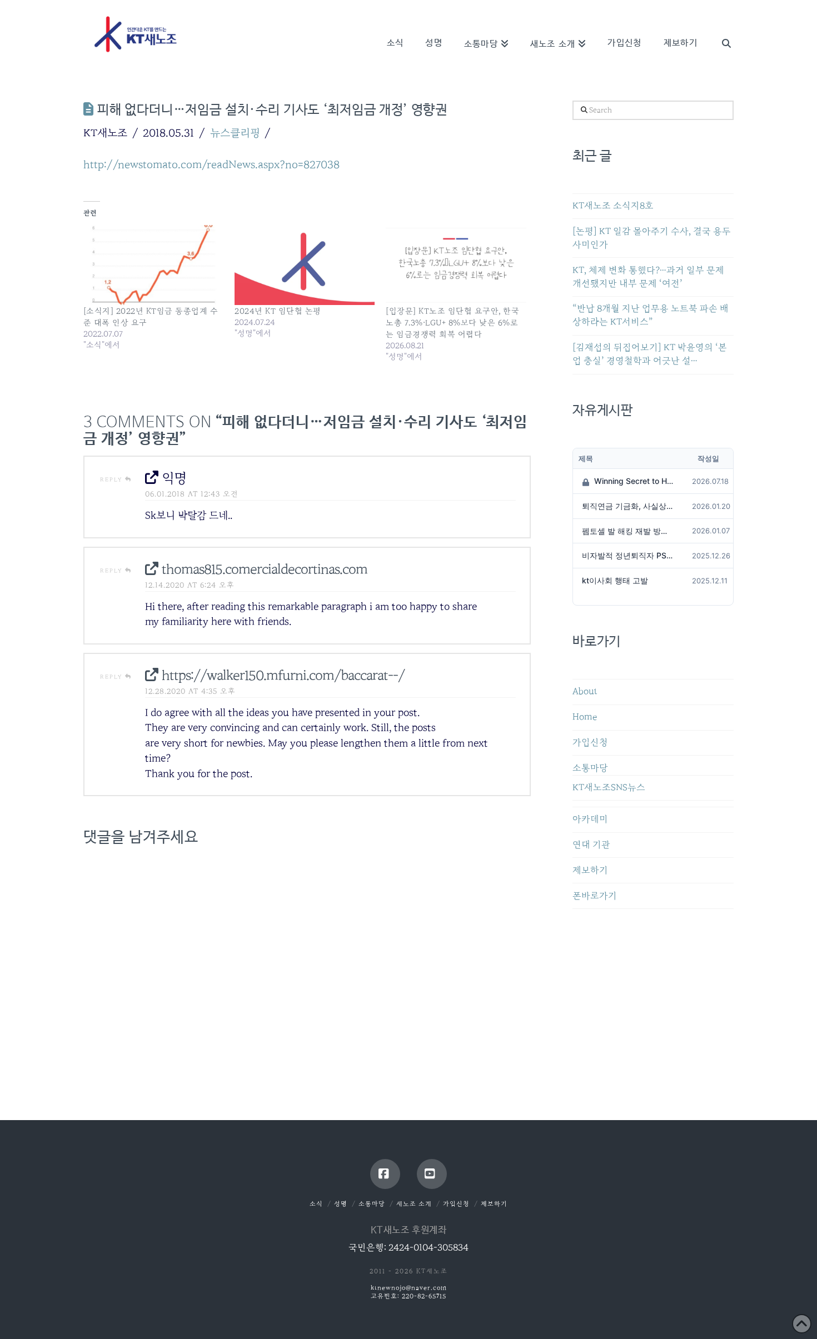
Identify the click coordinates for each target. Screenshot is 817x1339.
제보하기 (590, 870)
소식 (316, 1204)
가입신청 (590, 742)
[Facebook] (385, 1174)
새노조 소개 (414, 1204)
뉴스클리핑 (235, 133)
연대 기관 (591, 845)
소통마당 (590, 768)
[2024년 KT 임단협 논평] (305, 265)
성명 (340, 1204)
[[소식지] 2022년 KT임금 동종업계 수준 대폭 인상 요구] (153, 265)
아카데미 (590, 819)
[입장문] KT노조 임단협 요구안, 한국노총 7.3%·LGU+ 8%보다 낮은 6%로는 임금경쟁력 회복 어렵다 (452, 322)
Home (584, 717)
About (584, 691)
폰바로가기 (594, 896)
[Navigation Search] (721, 28)
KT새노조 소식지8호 (613, 206)
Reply (112, 479)
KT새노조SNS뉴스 (608, 787)
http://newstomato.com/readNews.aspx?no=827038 (211, 164)
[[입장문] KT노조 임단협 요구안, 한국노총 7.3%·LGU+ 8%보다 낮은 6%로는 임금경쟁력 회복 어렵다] (456, 265)
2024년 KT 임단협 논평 (278, 311)
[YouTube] (432, 1174)
